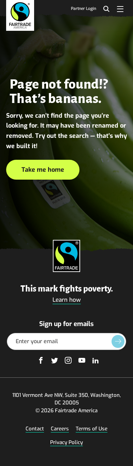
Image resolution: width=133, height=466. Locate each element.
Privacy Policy (66, 442)
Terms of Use (91, 428)
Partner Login (83, 9)
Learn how (67, 300)
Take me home (42, 170)
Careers (60, 428)
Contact (35, 428)
